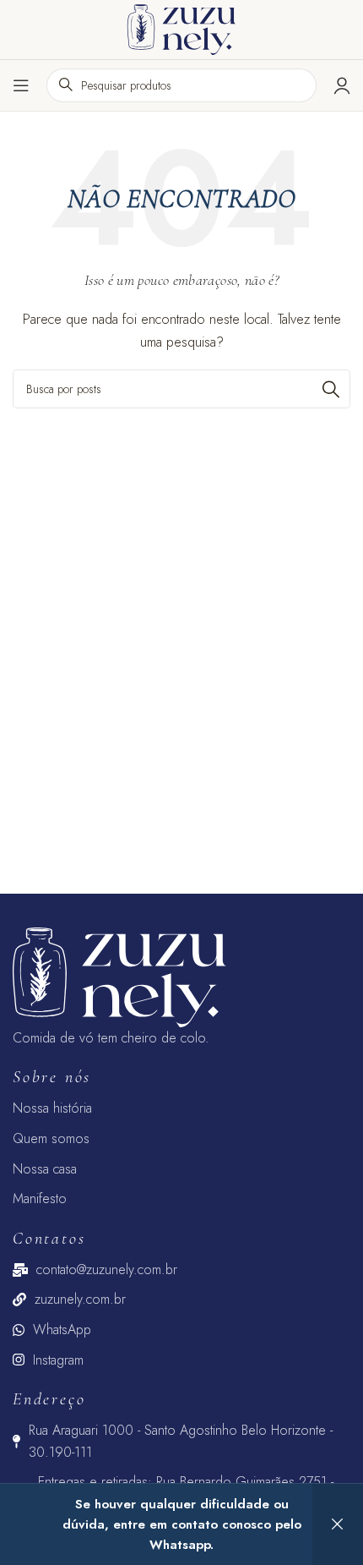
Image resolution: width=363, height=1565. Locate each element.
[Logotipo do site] (181, 28)
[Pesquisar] (331, 388)
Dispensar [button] (337, 1524)
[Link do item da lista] (181, 1108)
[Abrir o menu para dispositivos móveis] (21, 85)
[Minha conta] (342, 85)
